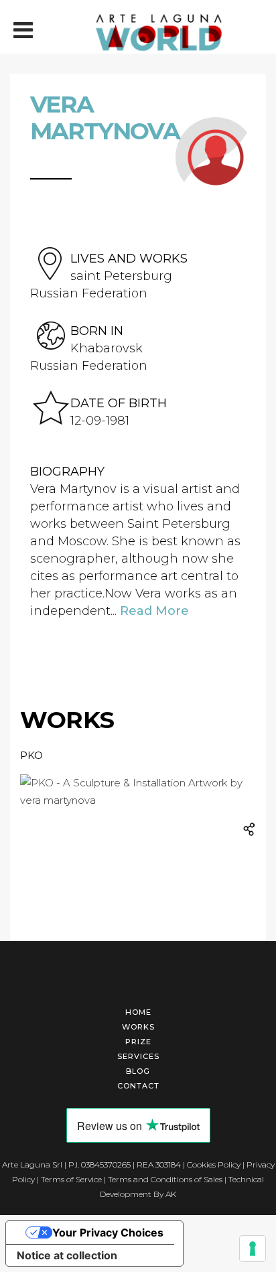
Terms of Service (71, 1179)
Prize (138, 1041)
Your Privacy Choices (107, 1232)
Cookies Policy (213, 1164)
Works (138, 1027)
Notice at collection (67, 1255)
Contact (138, 1085)
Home (138, 1012)
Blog (138, 1071)
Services (138, 1056)
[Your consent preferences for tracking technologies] (252, 1248)
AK (170, 1194)
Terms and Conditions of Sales (165, 1179)
